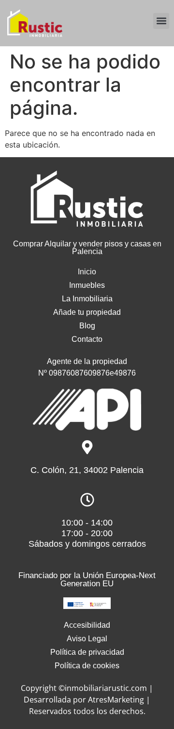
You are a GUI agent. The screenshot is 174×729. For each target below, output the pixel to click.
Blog (87, 326)
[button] (161, 21)
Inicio (87, 272)
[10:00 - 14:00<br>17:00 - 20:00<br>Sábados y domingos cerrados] (87, 500)
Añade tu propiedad (87, 312)
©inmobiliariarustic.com (102, 688)
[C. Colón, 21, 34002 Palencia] (87, 447)
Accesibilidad (87, 625)
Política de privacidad (87, 652)
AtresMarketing (116, 699)
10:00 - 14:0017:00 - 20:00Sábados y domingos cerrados (87, 533)
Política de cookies (87, 666)
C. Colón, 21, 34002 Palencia (87, 470)
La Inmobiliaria (87, 299)
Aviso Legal (87, 638)
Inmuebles (87, 285)
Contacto (87, 339)
